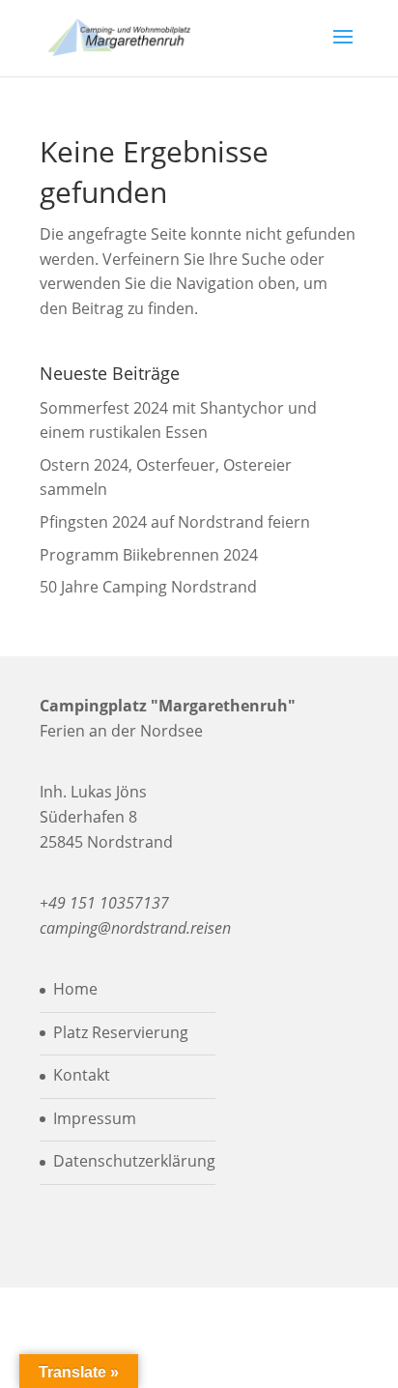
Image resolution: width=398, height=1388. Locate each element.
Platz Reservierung (120, 1032)
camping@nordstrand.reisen (135, 928)
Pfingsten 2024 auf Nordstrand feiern (175, 522)
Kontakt (81, 1074)
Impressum (94, 1118)
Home (75, 988)
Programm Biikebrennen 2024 (149, 554)
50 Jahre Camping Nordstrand (148, 586)
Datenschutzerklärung (134, 1160)
